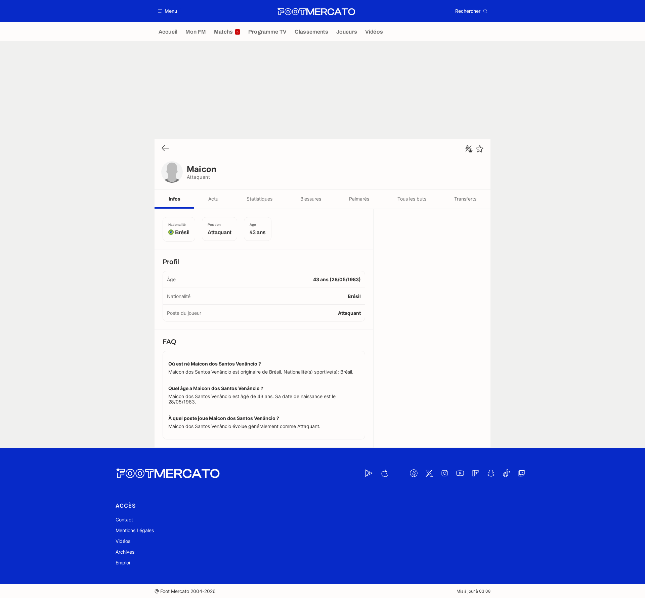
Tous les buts (411, 199)
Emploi (123, 562)
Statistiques (259, 199)
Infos (174, 199)
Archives (125, 552)
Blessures (310, 199)
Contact (124, 519)
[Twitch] (522, 473)
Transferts (465, 199)
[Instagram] (444, 473)
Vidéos (123, 541)
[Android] (369, 473)
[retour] (165, 148)
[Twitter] (429, 473)
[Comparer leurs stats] (469, 149)
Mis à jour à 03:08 (473, 591)
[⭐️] (480, 149)
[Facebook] (413, 473)
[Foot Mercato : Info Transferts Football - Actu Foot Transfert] (316, 11)
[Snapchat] (491, 473)
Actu (213, 199)
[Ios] (384, 473)
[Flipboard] (475, 473)
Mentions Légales (135, 530)
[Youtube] (460, 473)
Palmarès (359, 199)
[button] (168, 10)
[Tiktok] (506, 473)
